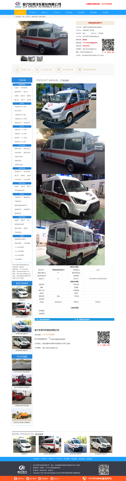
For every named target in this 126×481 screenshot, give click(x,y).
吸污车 (17, 100)
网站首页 (20, 12)
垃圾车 (17, 87)
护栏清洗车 (24, 87)
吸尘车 (23, 96)
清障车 (26, 228)
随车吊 (22, 126)
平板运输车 (18, 232)
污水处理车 (27, 179)
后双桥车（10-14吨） (21, 133)
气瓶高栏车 (18, 197)
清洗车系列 (22, 168)
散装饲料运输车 (19, 224)
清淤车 (29, 175)
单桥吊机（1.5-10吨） (21, 129)
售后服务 (81, 12)
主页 (23, 16)
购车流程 (93, 12)
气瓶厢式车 (18, 201)
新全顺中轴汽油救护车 (22, 333)
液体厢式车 (18, 209)
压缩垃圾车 (18, 152)
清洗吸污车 (18, 171)
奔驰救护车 (22, 300)
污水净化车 (18, 179)
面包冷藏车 (18, 243)
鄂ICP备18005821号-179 (62, 470)
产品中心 (57, 12)
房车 (28, 220)
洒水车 (26, 91)
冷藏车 (22, 236)
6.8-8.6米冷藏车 (19, 255)
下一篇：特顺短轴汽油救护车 (82, 319)
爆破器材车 (27, 197)
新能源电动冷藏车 (20, 239)
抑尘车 (23, 100)
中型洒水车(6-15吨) (20, 106)
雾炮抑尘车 (18, 123)
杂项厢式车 (27, 209)
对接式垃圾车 (19, 156)
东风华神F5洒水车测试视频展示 (21, 372)
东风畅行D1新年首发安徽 (22, 405)
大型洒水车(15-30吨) (21, 118)
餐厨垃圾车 (18, 148)
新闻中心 (45, 12)
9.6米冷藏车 (18, 259)
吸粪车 (29, 96)
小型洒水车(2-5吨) (20, 114)
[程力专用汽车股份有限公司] (22, 469)
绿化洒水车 (27, 123)
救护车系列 (42, 16)
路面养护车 (18, 91)
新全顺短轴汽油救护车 (22, 350)
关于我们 (32, 12)
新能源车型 (22, 84)
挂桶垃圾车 (18, 160)
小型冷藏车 (27, 243)
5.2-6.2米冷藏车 (19, 251)
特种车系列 (35, 16)
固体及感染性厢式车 (21, 205)
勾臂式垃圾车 (19, 164)
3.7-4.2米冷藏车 (19, 247)
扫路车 (17, 96)
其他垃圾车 (27, 148)
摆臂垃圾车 (27, 152)
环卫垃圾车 (22, 145)
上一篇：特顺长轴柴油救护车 (42, 319)
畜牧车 (23, 220)
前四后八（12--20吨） (21, 137)
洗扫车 (29, 100)
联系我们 (106, 12)
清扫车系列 (22, 183)
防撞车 (17, 220)
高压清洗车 (27, 171)
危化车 (22, 194)
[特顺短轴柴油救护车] (24, 58)
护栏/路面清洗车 (20, 190)
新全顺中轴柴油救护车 (22, 317)
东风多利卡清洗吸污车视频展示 (21, 422)
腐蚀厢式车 (18, 213)
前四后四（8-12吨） (21, 141)
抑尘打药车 (18, 110)
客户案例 (69, 12)
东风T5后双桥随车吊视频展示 (22, 387)
